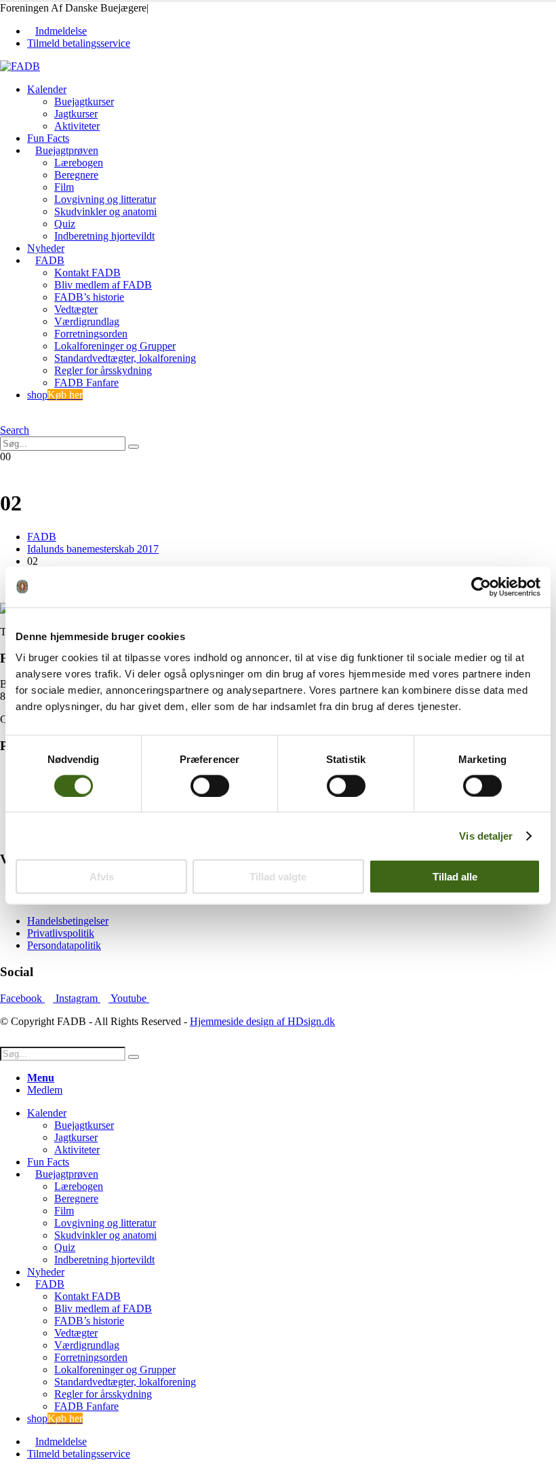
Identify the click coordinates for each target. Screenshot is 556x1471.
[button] (4, 418)
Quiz (64, 223)
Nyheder (45, 248)
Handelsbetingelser (67, 921)
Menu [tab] (40, 1077)
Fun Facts (48, 138)
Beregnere (76, 175)
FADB (49, 260)
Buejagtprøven (66, 150)
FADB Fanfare (86, 382)
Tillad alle (455, 876)
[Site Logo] (20, 66)
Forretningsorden (90, 333)
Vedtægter (76, 309)
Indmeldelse (61, 31)
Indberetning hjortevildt (104, 236)
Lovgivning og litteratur (105, 199)
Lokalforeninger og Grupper (115, 346)
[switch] (210, 785)
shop (55, 395)
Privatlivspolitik (60, 933)
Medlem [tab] (44, 1090)
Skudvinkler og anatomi (105, 211)
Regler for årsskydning (103, 370)
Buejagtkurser (84, 101)
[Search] (133, 447)
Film (64, 187)
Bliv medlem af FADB (103, 285)
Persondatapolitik (64, 945)
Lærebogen (78, 162)
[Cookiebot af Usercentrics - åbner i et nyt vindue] (481, 586)
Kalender (46, 89)
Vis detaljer (486, 835)
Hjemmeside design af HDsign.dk (262, 1021)
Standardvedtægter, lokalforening (125, 358)
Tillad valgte (278, 876)
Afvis (102, 876)
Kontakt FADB (87, 272)
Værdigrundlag (86, 321)
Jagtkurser (76, 113)
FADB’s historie (89, 297)
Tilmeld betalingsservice (78, 43)
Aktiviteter (77, 126)
